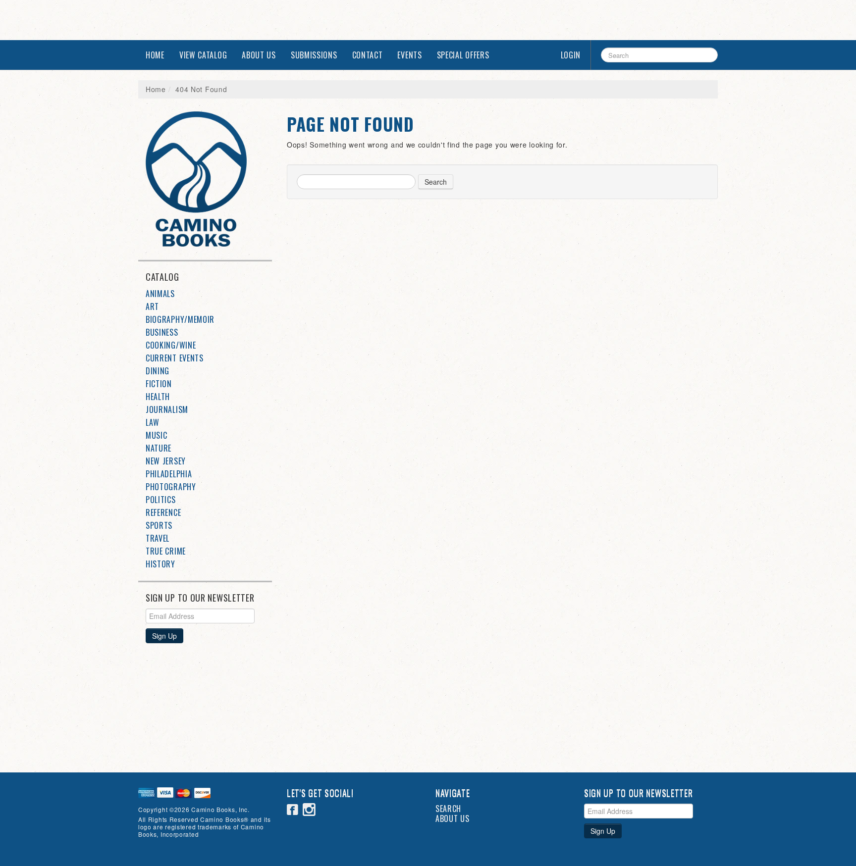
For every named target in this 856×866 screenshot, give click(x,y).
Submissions (314, 55)
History (160, 564)
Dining (157, 371)
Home (155, 55)
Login (571, 55)
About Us (259, 55)
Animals (160, 294)
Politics (161, 500)
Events (409, 55)
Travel (157, 538)
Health (158, 397)
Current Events (175, 358)
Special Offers (463, 55)
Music (156, 435)
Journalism (167, 409)
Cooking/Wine (171, 345)
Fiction (159, 384)
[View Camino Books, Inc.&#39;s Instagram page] (309, 811)
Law (153, 422)
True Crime (166, 551)
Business (162, 332)
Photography (171, 487)
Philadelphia (169, 474)
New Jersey (166, 461)
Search (436, 182)
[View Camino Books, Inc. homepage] (209, 179)
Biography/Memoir (180, 319)
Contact (367, 55)
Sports (159, 525)
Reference (163, 512)
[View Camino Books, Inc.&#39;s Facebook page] (293, 811)
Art (152, 306)
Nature (158, 448)
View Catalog (203, 55)
